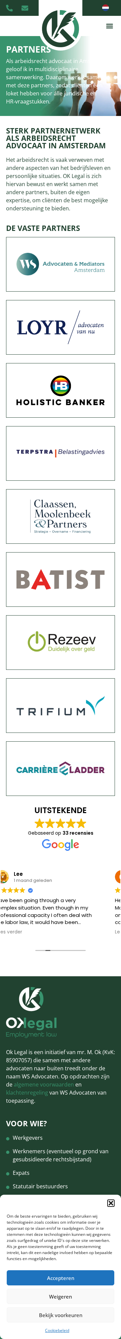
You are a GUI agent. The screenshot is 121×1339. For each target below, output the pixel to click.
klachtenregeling (27, 1092)
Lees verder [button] (30, 932)
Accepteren (60, 1278)
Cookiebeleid (57, 1330)
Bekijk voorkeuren (60, 1315)
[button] (111, 1203)
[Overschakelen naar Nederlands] (105, 8)
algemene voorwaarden (44, 1084)
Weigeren (60, 1296)
